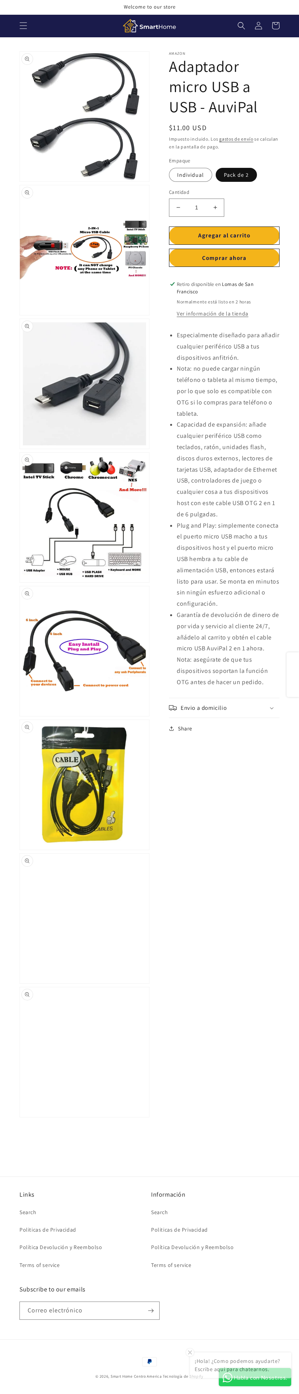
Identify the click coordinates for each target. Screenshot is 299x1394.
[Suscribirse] (150, 1311)
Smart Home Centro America (136, 1376)
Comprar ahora (224, 257)
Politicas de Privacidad (47, 1229)
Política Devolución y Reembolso (60, 1247)
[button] (23, 25)
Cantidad (179, 192)
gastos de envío (236, 139)
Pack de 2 (236, 174)
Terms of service (39, 1265)
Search (28, 1212)
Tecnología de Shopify (183, 1376)
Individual (190, 174)
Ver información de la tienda (212, 313)
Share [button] (185, 728)
